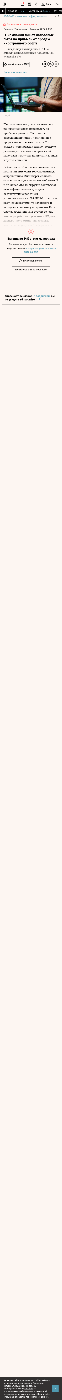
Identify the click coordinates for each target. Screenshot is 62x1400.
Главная (8, 29)
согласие (28, 1388)
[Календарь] (22, 4)
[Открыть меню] (57, 4)
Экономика (21, 29)
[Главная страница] (4, 4)
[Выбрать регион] (36, 4)
